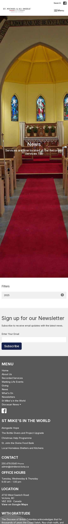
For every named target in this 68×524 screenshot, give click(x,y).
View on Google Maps (15, 504)
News (5, 389)
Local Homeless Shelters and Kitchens (22, 448)
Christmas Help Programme (17, 437)
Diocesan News (11, 404)
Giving (5, 385)
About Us (7, 374)
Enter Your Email (10, 333)
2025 (33, 295)
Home (5, 370)
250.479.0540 (9, 463)
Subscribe (11, 346)
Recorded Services (12, 378)
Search (57, 3)
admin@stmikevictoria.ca (15, 466)
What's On (7, 393)
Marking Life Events (12, 381)
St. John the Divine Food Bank (18, 443)
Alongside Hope (10, 427)
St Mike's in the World (13, 400)
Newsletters (8, 396)
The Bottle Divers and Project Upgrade (23, 432)
